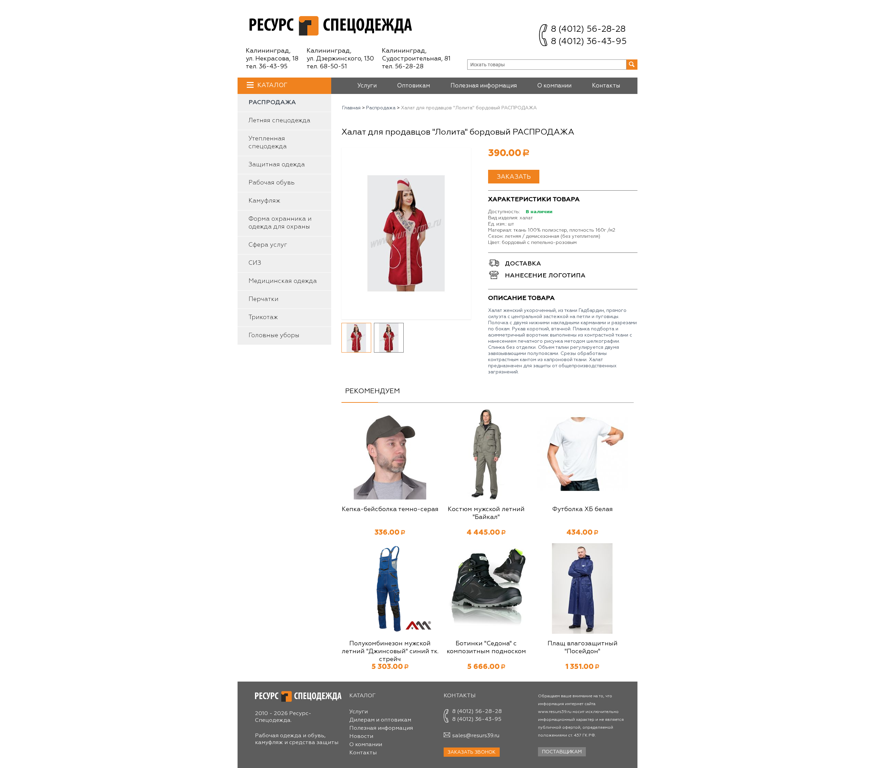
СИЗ (254, 263)
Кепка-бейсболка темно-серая (390, 509)
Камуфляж (264, 201)
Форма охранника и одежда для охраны (280, 223)
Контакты (606, 86)
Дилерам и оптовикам (380, 720)
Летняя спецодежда (279, 121)
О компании (554, 86)
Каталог (272, 85)
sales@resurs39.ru (475, 736)
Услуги (367, 86)
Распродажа (272, 102)
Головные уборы (273, 335)
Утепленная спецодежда (267, 143)
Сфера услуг (267, 245)
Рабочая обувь (271, 183)
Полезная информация (483, 86)
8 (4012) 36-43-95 (589, 42)
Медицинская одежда (282, 281)
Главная (351, 108)
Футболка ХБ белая (582, 509)
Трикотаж (263, 317)
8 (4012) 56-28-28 (588, 29)
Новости (361, 736)
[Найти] (632, 64)
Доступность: (504, 211)
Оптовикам (413, 86)
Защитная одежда (276, 165)
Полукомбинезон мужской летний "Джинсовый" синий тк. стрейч (390, 651)
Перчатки (263, 299)
